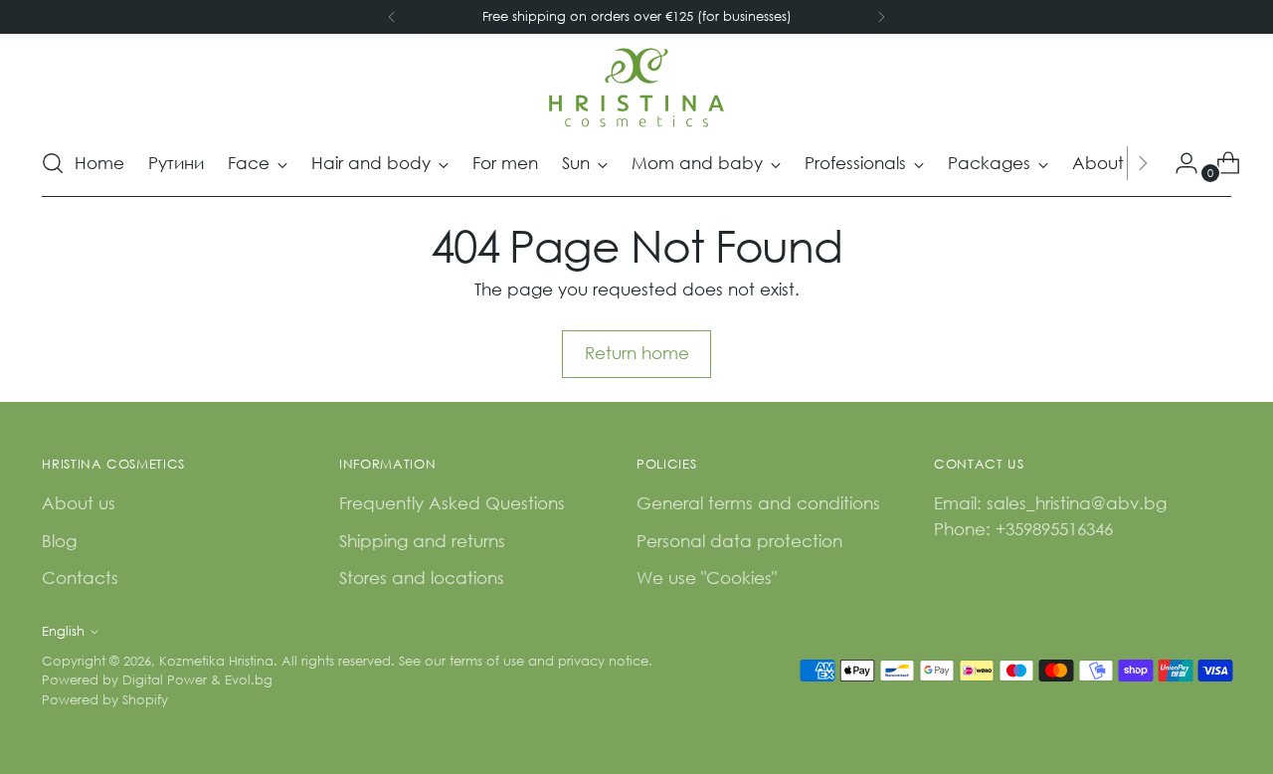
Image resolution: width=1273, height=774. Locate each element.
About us (78, 502)
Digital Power (164, 680)
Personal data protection (739, 540)
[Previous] (392, 17)
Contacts (80, 577)
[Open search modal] (53, 163)
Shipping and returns (422, 540)
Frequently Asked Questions (452, 502)
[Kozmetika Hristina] (636, 87)
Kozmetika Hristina (216, 661)
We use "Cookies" (706, 577)
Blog (59, 540)
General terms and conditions (758, 502)
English (63, 631)
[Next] (881, 17)
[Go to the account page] (1178, 163)
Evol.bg (249, 680)
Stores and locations (421, 577)
